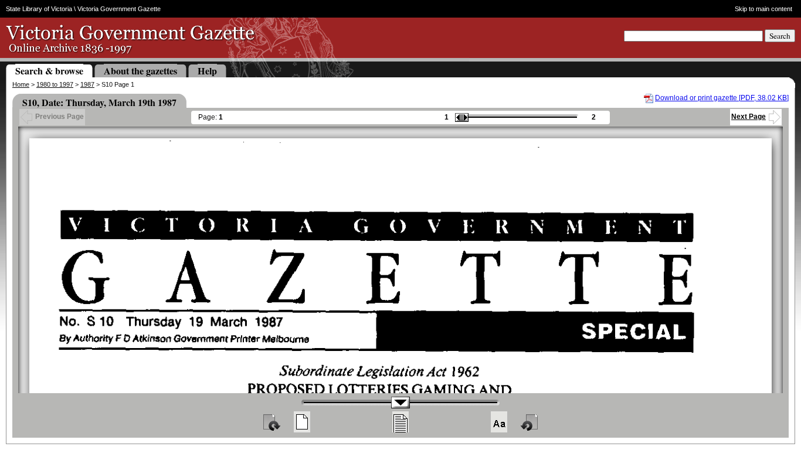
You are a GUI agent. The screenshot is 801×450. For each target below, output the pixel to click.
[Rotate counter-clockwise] (530, 421)
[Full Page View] (302, 422)
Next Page (748, 116)
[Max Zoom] (499, 422)
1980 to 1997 (54, 84)
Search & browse (49, 70)
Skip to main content (763, 8)
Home (20, 84)
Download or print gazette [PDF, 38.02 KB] (722, 98)
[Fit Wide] (400, 422)
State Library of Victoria (39, 8)
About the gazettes (140, 70)
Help (207, 70)
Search (779, 35)
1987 (87, 84)
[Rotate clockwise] (271, 421)
